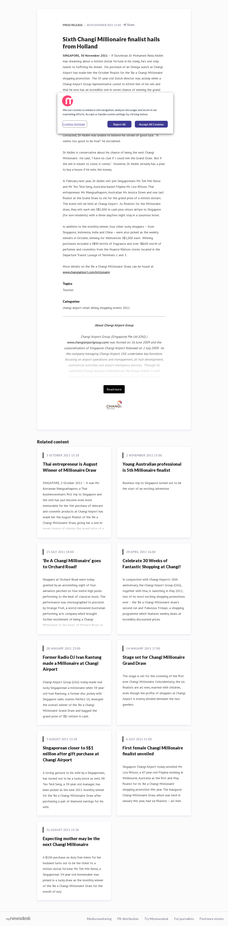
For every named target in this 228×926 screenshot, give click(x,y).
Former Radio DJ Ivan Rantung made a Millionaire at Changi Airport (72, 663)
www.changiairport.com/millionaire (86, 272)
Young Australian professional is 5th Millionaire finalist (152, 467)
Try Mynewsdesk (156, 919)
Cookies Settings (74, 124)
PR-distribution (128, 919)
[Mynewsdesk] (18, 919)
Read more (114, 389)
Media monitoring (99, 919)
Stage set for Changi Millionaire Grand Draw (154, 660)
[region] (115, 113)
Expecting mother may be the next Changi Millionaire (71, 841)
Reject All (119, 124)
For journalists (184, 919)
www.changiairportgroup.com (87, 342)
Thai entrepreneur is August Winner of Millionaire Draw (70, 467)
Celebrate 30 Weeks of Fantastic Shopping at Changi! (152, 563)
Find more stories (212, 919)
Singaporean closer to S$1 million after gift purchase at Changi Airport (71, 753)
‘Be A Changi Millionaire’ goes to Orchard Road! (72, 563)
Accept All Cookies (151, 124)
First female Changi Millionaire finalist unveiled (153, 750)
